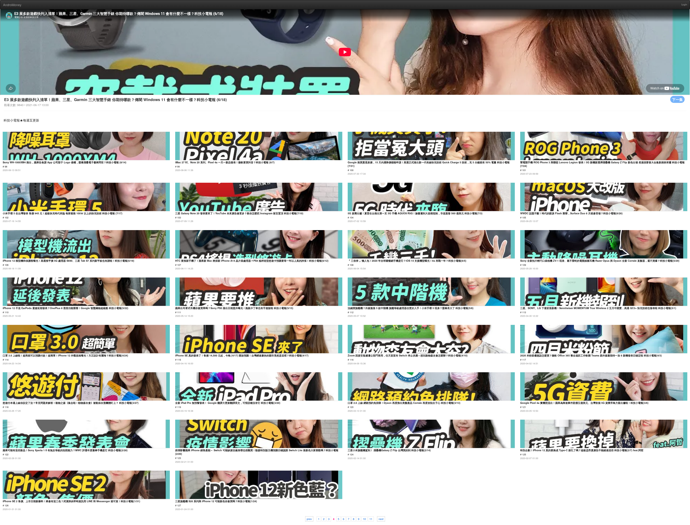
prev (309, 519)
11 (370, 519)
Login (684, 4)
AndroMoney (12, 4)
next (381, 519)
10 (364, 519)
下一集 (677, 99)
